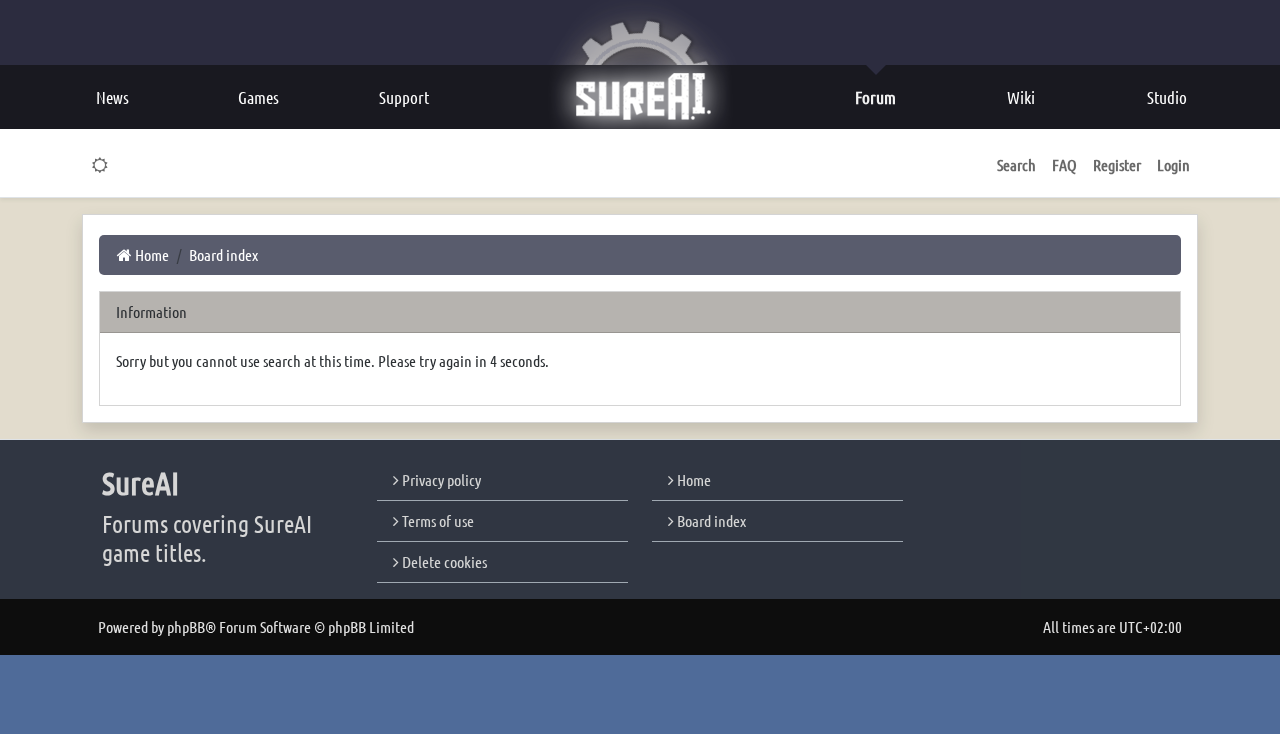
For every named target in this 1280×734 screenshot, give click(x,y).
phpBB (186, 626)
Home (692, 479)
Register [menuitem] (1117, 164)
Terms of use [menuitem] (436, 520)
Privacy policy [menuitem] (440, 479)
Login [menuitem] (1173, 164)
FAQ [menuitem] (1064, 164)
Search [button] (1016, 164)
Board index (710, 520)
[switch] (100, 165)
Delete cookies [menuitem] (443, 561)
